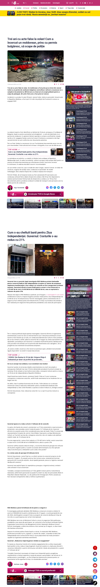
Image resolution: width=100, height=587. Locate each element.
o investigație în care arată (54, 295)
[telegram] (60, 84)
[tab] (74, 87)
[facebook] (56, 84)
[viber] (63, 84)
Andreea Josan (18, 564)
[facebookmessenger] (54, 84)
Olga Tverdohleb (19, 187)
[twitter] (58, 84)
